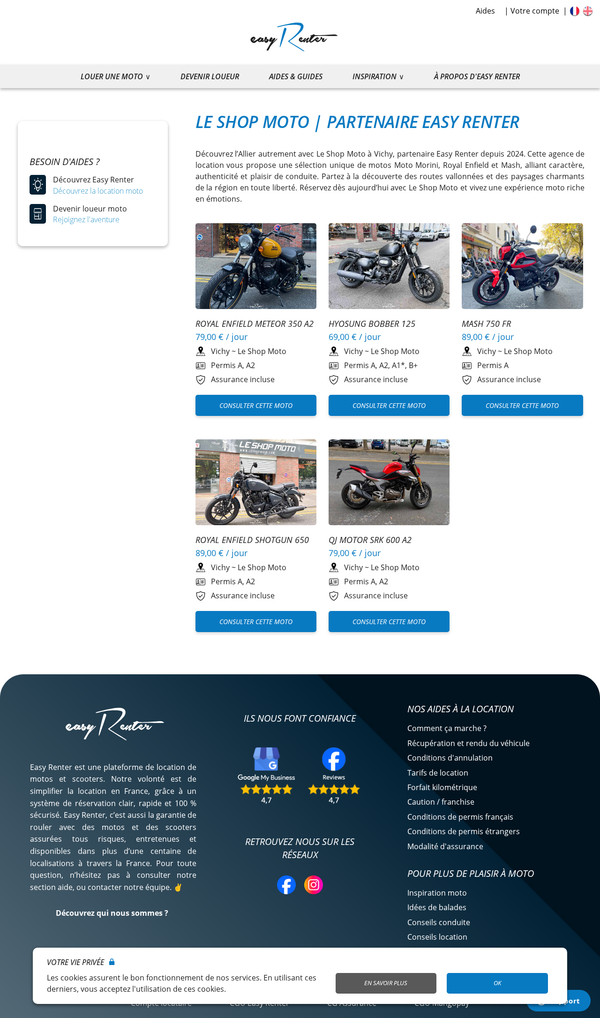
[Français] (574, 10)
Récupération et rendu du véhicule (468, 743)
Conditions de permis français (460, 817)
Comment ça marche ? (447, 728)
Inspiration (374, 76)
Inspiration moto (437, 893)
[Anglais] (587, 10)
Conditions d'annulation (450, 758)
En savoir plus (385, 983)
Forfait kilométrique (442, 787)
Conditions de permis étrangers (463, 831)
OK (497, 983)
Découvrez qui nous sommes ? (112, 913)
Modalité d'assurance (445, 846)
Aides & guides (295, 76)
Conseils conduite (438, 922)
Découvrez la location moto (98, 191)
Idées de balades (436, 907)
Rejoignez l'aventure (86, 219)
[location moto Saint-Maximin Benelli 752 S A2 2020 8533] (256, 267)
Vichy (220, 351)
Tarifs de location (437, 773)
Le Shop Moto (262, 351)
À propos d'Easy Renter (477, 76)
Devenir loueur (209, 76)
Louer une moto (112, 76)
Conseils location (437, 937)
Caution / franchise (440, 802)
